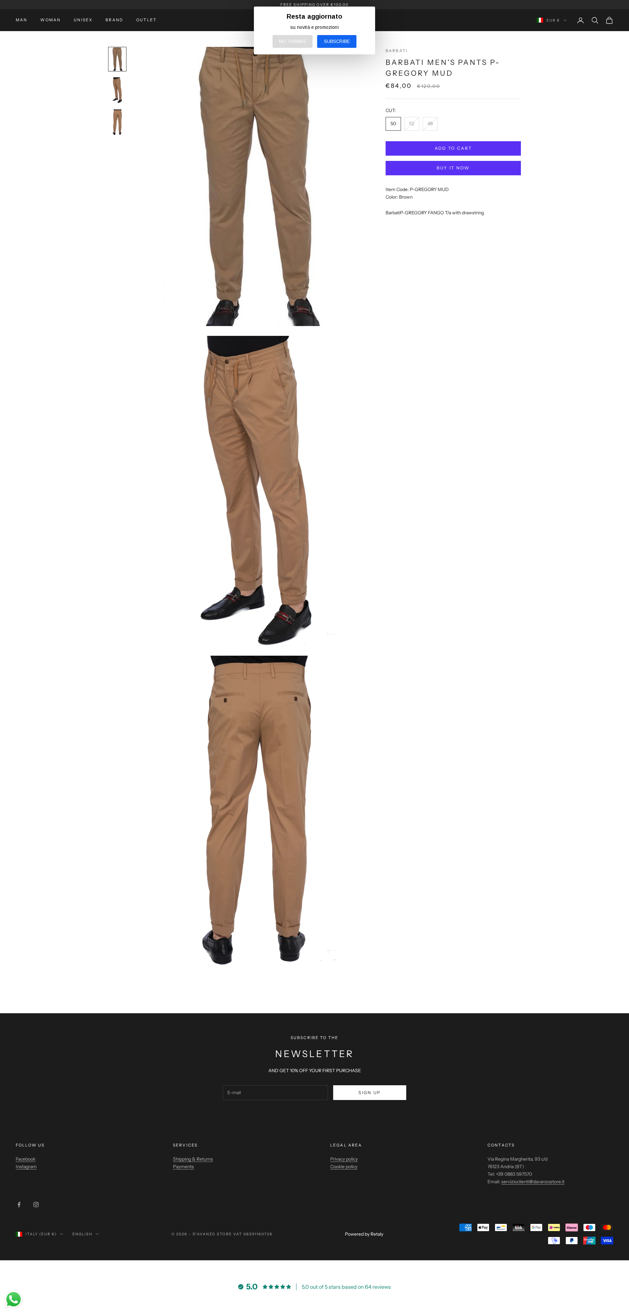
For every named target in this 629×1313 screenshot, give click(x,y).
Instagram (26, 1166)
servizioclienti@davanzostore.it (532, 1182)
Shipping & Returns (193, 1159)
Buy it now (453, 167)
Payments (183, 1166)
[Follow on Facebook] (19, 1204)
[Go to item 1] (117, 59)
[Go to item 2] (117, 90)
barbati (397, 50)
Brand (114, 19)
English (82, 1234)
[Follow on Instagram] (36, 1204)
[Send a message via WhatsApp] (13, 1299)
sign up (369, 1092)
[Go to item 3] (117, 122)
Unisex (83, 19)
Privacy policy (344, 1159)
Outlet (146, 19)
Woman (50, 19)
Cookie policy (343, 1166)
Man (21, 19)
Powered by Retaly (364, 1234)
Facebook (25, 1159)
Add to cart (453, 148)
